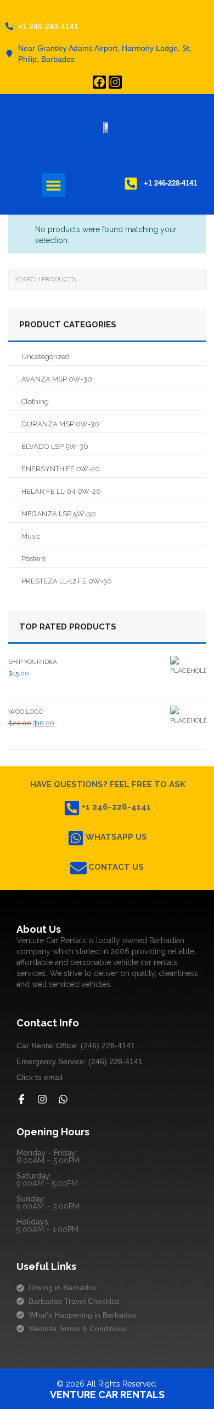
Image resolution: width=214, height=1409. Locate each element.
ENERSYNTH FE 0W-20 (60, 469)
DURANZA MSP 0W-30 (60, 424)
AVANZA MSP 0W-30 (56, 379)
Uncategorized (45, 357)
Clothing (35, 401)
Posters (33, 559)
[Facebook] (99, 82)
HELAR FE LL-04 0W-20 (61, 491)
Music (31, 536)
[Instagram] (115, 82)
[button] (54, 185)
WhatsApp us (116, 837)
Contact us (116, 867)
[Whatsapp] (63, 1099)
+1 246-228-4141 (116, 807)
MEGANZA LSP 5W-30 (58, 514)
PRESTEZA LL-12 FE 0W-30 (66, 581)
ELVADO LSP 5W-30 (54, 446)
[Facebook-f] (21, 1099)
